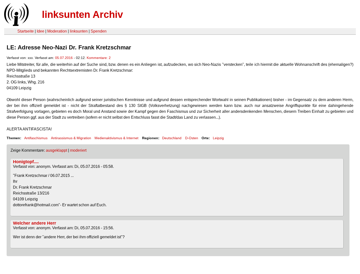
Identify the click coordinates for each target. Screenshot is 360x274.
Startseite (25, 31)
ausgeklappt (56, 150)
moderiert (78, 150)
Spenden (99, 31)
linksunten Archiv (82, 14)
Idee (40, 31)
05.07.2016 (64, 58)
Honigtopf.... (26, 161)
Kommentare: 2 (99, 58)
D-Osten (191, 138)
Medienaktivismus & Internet (116, 138)
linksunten (79, 31)
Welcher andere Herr (34, 223)
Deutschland (171, 138)
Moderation (57, 31)
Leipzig (218, 138)
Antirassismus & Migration (71, 138)
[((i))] (16, 25)
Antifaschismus (36, 138)
